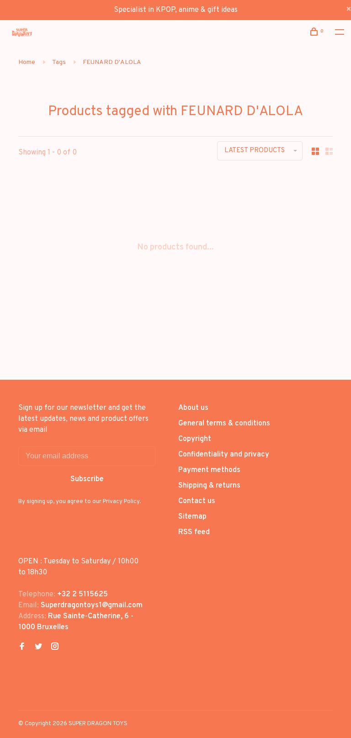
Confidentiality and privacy (223, 454)
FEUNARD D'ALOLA (112, 62)
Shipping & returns (209, 485)
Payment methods (209, 470)
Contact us (196, 501)
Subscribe (87, 479)
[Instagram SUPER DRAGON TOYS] (54, 647)
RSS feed (194, 532)
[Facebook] (22, 647)
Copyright (194, 439)
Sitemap (192, 516)
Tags (59, 62)
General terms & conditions (224, 423)
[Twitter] (38, 647)
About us (193, 408)
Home (26, 62)
